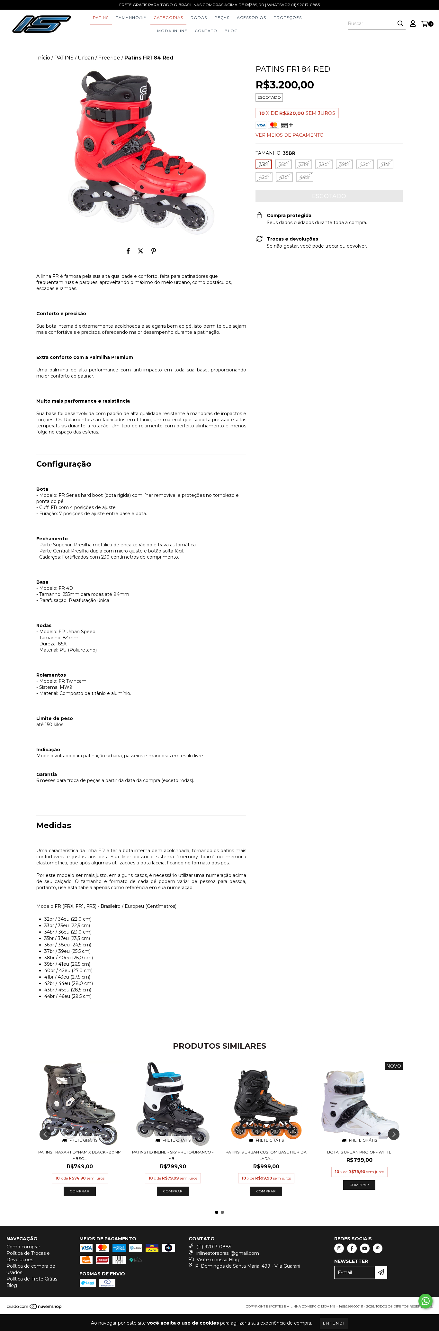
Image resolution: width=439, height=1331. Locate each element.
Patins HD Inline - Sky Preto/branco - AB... (173, 1155)
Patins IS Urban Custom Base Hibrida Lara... (266, 1155)
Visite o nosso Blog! (218, 1260)
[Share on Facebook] (128, 251)
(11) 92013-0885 (213, 1247)
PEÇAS (221, 17)
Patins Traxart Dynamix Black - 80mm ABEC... (79, 1155)
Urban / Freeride (99, 58)
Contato (206, 30)
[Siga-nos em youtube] (365, 1248)
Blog (11, 1285)
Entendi (334, 1323)
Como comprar (23, 1247)
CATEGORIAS (168, 17)
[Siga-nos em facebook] (352, 1248)
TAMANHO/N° (131, 17)
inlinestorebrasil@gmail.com (227, 1253)
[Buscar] (400, 24)
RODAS (199, 17)
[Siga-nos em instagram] (339, 1248)
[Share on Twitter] (141, 251)
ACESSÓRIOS (251, 17)
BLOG (231, 30)
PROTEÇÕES (287, 17)
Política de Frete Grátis (31, 1279)
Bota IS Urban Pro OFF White (359, 1152)
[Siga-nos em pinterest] (377, 1248)
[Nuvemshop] (34, 1308)
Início (43, 58)
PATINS (101, 17)
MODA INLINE (172, 30)
